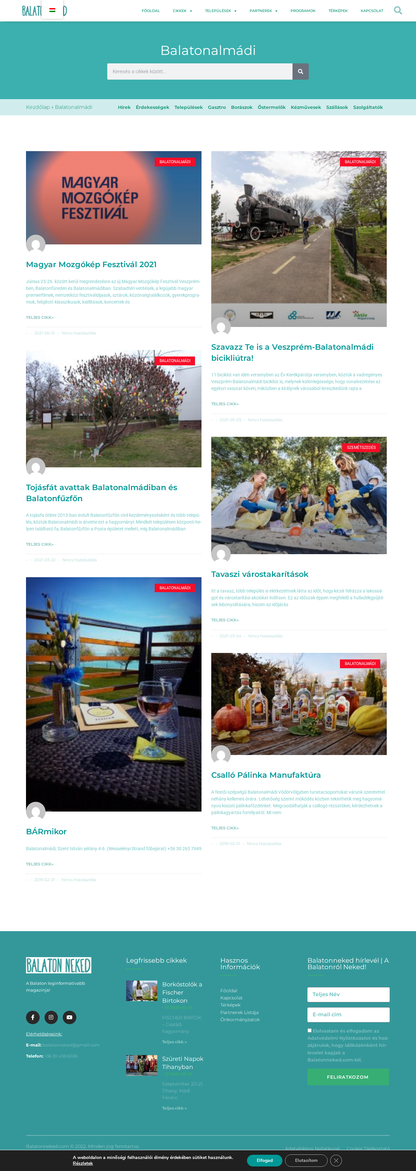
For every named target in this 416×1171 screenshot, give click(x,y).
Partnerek (261, 10)
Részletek (83, 1163)
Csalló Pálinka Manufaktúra (266, 775)
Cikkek (180, 10)
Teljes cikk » (174, 1041)
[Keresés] (300, 71)
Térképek (338, 10)
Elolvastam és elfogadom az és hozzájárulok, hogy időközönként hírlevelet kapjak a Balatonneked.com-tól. (348, 1045)
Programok (303, 10)
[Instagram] (51, 1017)
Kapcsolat (372, 10)
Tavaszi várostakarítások (259, 574)
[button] (398, 11)
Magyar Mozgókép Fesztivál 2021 (91, 264)
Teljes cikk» (40, 317)
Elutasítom (306, 1160)
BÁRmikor (46, 831)
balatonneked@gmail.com (71, 1044)
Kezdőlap (38, 107)
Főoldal (151, 10)
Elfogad (265, 1160)
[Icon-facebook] (33, 1017)
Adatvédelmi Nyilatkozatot (339, 1038)
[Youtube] (69, 1017)
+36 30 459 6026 (61, 1056)
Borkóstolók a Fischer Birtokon (182, 992)
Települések (218, 10)
